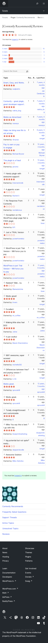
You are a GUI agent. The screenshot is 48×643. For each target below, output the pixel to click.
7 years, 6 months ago (41, 103)
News (4, 552)
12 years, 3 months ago (41, 372)
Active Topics (8, 523)
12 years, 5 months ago (41, 386)
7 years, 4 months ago (41, 85)
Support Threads (9, 517)
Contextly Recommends (25, 17)
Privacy (5, 561)
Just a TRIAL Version (15, 232)
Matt (5, 593)
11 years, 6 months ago (41, 234)
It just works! (11, 337)
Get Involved (30, 568)
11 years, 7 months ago (41, 285)
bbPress (7, 597)
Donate (29, 577)
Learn (4, 568)
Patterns (29, 561)
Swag (28, 581)
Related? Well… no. (14, 283)
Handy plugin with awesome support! (12, 175)
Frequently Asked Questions (14, 512)
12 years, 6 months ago (41, 412)
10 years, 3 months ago (41, 147)
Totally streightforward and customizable (14, 411)
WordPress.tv (9, 581)
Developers (7, 577)
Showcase (29, 548)
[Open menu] (44, 3)
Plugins (28, 557)
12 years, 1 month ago (41, 339)
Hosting (5, 557)
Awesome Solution (14, 454)
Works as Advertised (12, 117)
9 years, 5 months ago (41, 132)
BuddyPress (8, 601)
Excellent (10, 309)
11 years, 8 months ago (41, 298)
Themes (28, 552)
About (4, 548)
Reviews (6, 534)
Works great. (8, 384)
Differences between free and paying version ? (15, 371)
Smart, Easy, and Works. (13, 82)
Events (28, 573)
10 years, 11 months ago (41, 176)
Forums (5, 11)
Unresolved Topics (10, 528)
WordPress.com (10, 589)
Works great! (11, 296)
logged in (15, 39)
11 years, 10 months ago (41, 443)
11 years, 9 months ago (41, 311)
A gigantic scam (12, 189)
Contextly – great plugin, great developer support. (13, 102)
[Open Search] (37, 3)
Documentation (8, 573)
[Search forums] (27, 71)
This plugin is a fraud (12, 160)
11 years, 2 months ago (41, 217)
